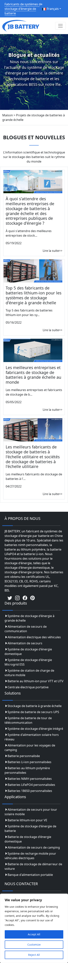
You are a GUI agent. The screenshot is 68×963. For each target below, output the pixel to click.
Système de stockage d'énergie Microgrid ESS (28, 662)
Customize (34, 944)
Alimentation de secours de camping (34, 847)
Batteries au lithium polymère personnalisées (27, 770)
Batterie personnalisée (24, 756)
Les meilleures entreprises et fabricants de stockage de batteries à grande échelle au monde (33, 375)
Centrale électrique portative (28, 687)
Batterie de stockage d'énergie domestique (28, 839)
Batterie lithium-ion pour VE (27, 820)
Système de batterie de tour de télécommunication (28, 720)
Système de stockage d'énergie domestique (28, 651)
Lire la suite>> (52, 251)
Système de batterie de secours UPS (33, 712)
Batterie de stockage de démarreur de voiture (33, 866)
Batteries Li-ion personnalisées (29, 762)
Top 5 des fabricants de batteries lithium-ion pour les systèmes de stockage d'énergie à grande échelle (33, 295)
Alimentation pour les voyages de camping (30, 747)
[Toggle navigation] (60, 26)
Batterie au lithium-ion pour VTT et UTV (35, 681)
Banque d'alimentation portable (30, 875)
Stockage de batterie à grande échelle (35, 706)
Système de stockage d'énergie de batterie (30, 828)
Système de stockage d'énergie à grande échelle (29, 618)
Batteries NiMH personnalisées (30, 779)
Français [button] (52, 9)
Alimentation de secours (25, 643)
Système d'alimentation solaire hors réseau (32, 737)
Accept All (34, 934)
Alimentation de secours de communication (26, 628)
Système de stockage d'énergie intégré (35, 729)
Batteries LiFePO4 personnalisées (31, 785)
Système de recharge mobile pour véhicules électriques (30, 855)
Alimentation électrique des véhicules (34, 637)
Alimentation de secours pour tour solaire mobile (31, 811)
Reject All (34, 955)
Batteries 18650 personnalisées (30, 791)
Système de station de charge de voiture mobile (29, 672)
